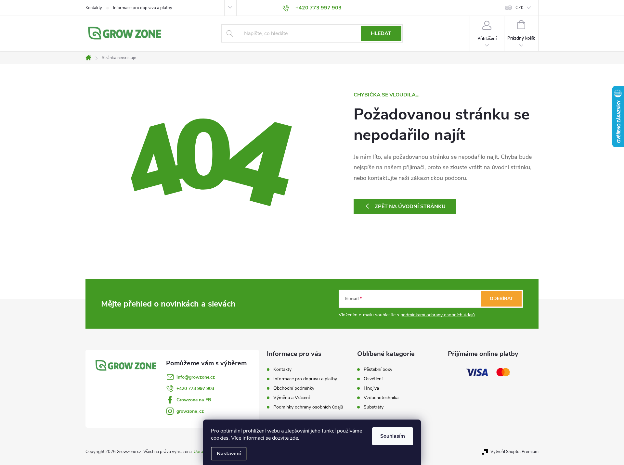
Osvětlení (373, 379)
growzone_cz (190, 411)
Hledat (381, 33)
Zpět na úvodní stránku (410, 206)
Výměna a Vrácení (291, 398)
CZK (519, 8)
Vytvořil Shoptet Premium (514, 452)
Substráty (374, 407)
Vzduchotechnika (381, 397)
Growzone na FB (193, 400)
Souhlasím (392, 436)
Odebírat (501, 298)
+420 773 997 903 (195, 388)
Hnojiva (371, 388)
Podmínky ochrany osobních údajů (308, 407)
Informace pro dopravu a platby (142, 8)
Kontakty (93, 8)
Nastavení (229, 453)
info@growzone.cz (195, 377)
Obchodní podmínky (293, 388)
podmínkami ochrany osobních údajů (437, 315)
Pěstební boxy (378, 369)
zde (294, 438)
